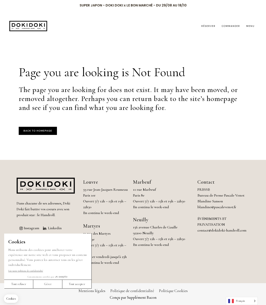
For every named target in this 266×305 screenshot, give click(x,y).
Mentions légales (92, 290)
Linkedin (55, 228)
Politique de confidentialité (132, 290)
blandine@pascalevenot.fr (216, 207)
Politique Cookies (173, 290)
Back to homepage (37, 130)
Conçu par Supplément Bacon (133, 297)
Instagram (31, 228)
